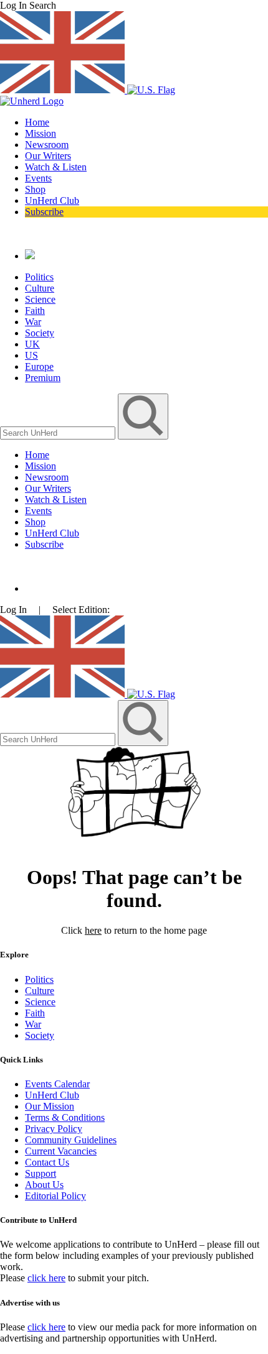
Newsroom (47, 144)
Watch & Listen (56, 167)
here (93, 930)
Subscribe (44, 211)
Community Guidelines (71, 1140)
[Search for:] (59, 432)
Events (38, 178)
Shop (35, 189)
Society (39, 333)
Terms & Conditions (65, 1117)
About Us (44, 1184)
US (31, 355)
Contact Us (47, 1162)
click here (46, 1278)
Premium (42, 377)
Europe (39, 366)
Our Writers (48, 155)
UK (32, 344)
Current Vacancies (61, 1151)
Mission (40, 133)
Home (37, 122)
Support (40, 1173)
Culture (39, 288)
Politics (39, 277)
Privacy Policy (53, 1128)
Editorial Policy (55, 1196)
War (33, 321)
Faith (35, 310)
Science (40, 299)
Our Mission (49, 1106)
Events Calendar (57, 1084)
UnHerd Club (52, 200)
